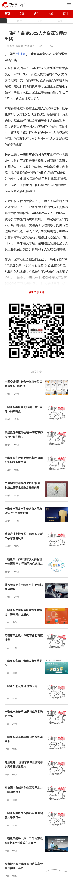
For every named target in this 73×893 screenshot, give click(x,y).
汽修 (51, 13)
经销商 (21, 54)
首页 (7, 13)
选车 (36, 13)
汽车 (23, 5)
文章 (22, 13)
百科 (65, 13)
